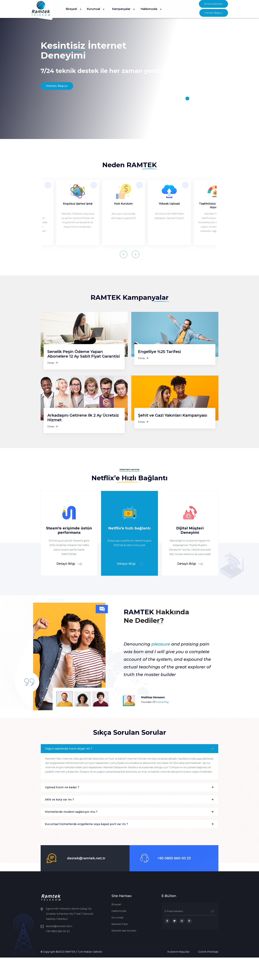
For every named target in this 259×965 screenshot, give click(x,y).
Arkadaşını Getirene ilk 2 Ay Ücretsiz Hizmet (83, 417)
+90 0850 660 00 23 (174, 858)
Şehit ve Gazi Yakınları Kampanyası (172, 415)
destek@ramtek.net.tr (86, 858)
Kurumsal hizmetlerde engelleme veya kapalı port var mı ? (86, 824)
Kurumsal (93, 9)
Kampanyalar (121, 9)
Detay (51, 362)
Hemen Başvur (214, 12)
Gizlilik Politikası (208, 951)
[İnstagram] (182, 921)
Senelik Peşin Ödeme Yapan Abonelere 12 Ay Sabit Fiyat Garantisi (83, 354)
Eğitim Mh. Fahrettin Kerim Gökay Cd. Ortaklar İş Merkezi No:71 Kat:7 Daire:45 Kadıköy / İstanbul (69, 913)
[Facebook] (167, 921)
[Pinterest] (189, 921)
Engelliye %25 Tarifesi (159, 351)
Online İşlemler (213, 3)
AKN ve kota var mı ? (59, 799)
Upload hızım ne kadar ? (62, 787)
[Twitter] (174, 921)
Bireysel (71, 9)
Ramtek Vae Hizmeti (124, 930)
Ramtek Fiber (120, 924)
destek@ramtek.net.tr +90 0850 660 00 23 (59, 929)
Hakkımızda (149, 9)
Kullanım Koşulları (178, 951)
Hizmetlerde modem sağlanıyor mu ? (71, 811)
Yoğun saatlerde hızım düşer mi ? (68, 748)
